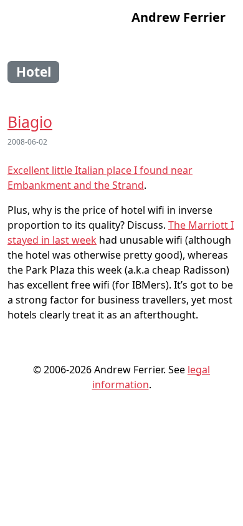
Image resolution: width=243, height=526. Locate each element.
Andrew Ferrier (178, 17)
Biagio (29, 122)
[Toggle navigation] (24, 17)
